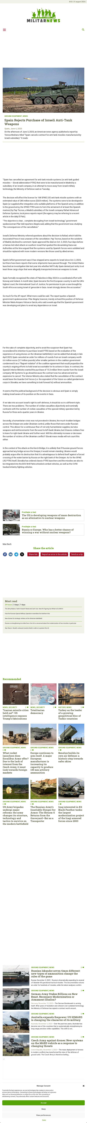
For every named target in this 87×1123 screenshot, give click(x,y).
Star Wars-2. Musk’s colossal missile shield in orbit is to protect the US (27, 628)
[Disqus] (43, 898)
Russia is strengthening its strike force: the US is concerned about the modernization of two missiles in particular (40, 623)
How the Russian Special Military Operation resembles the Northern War (27, 613)
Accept (43, 1103)
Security (13, 707)
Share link (33, 554)
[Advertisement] (43, 50)
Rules (44, 1120)
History (62, 707)
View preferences (43, 1115)
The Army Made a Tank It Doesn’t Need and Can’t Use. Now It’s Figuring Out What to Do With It (34, 609)
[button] (83, 1086)
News (25, 116)
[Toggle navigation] (4, 30)
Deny (44, 1109)
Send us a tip (77, 554)
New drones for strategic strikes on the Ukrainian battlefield (23, 618)
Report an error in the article (54, 554)
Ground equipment (13, 116)
